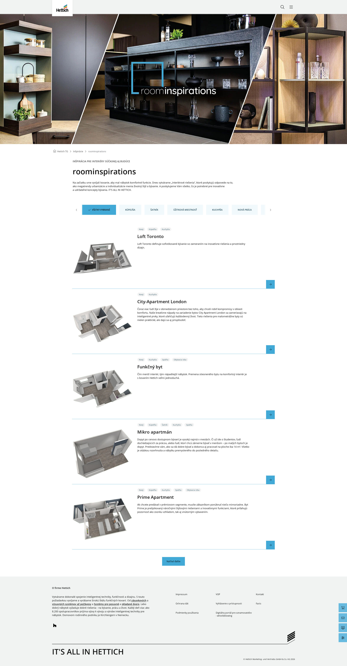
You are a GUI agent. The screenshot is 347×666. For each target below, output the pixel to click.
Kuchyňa (217, 209)
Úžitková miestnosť (185, 209)
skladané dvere (130, 604)
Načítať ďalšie (173, 561)
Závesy (87, 604)
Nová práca (245, 209)
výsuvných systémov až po (67, 604)
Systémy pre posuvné (106, 604)
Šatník (154, 209)
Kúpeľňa (130, 209)
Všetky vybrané (101, 209)
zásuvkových (138, 600)
